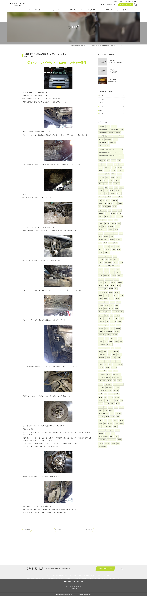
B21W (105, 295)
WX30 (100, 236)
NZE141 (101, 262)
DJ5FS (105, 341)
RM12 (116, 220)
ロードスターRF (110, 430)
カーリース (113, 321)
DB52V (111, 288)
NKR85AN (101, 259)
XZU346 (117, 393)
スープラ (101, 400)
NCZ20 (117, 400)
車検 (100, 160)
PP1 (100, 206)
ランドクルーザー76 (103, 325)
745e (110, 420)
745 (111, 315)
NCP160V (108, 197)
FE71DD (113, 174)
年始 (111, 259)
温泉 (121, 341)
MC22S (100, 170)
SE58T (110, 318)
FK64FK (116, 229)
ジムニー (115, 420)
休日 (122, 400)
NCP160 (111, 308)
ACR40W (113, 275)
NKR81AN (101, 338)
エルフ (111, 180)
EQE (100, 426)
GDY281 (101, 403)
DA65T (115, 233)
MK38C (108, 357)
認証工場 (119, 354)
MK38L (117, 416)
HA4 (112, 246)
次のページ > (89, 529)
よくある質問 (108, 139)
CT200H (101, 305)
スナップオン (102, 374)
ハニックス (114, 334)
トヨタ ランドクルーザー (105, 256)
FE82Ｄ (118, 403)
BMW (119, 160)
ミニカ (112, 416)
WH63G (100, 393)
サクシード (101, 197)
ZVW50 (107, 223)
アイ (100, 226)
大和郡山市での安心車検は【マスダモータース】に (111, 149)
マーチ (104, 206)
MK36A (100, 269)
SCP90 (100, 275)
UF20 (114, 354)
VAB (100, 220)
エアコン (109, 380)
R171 (118, 285)
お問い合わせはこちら (126, 4)
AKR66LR (117, 397)
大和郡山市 (101, 126)
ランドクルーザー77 (118, 384)
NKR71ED (117, 246)
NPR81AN (117, 180)
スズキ (114, 167)
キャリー (115, 197)
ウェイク (101, 416)
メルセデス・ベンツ (103, 239)
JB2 (110, 364)
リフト (111, 413)
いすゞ (107, 200)
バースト (115, 371)
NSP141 (121, 295)
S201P (100, 331)
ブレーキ (108, 311)
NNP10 (100, 272)
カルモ (119, 321)
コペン (110, 295)
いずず (105, 180)
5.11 (111, 436)
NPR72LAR (117, 315)
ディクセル (101, 311)
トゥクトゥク (108, 384)
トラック (114, 160)
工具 (100, 351)
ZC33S (111, 292)
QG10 (106, 193)
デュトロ (101, 216)
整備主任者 (101, 357)
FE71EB (101, 233)
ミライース (101, 334)
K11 (105, 397)
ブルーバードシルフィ (117, 311)
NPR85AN (101, 367)
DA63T (116, 407)
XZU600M (120, 282)
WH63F (107, 328)
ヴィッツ (118, 272)
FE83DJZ (101, 249)
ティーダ (115, 210)
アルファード (108, 262)
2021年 (101, 110)
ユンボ (106, 302)
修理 (104, 160)
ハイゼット (101, 177)
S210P (113, 177)
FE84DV (115, 206)
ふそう (103, 164)
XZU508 (101, 443)
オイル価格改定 (102, 446)
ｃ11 (109, 210)
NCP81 (119, 439)
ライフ (105, 364)
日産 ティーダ (102, 210)
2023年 (101, 103)
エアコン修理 (102, 380)
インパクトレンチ (107, 426)
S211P (116, 308)
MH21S (115, 426)
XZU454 (107, 403)
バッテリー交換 (102, 371)
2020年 (101, 113)
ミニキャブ (118, 239)
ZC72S (111, 236)
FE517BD (106, 272)
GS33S (107, 174)
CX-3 (114, 380)
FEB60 (116, 164)
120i (109, 354)
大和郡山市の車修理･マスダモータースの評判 (109, 132)
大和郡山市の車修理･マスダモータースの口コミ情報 (111, 129)
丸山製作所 (108, 249)
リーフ (111, 187)
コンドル (106, 269)
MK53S (113, 170)
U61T (100, 243)
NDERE (117, 430)
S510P (118, 361)
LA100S (107, 367)
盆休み (100, 410)
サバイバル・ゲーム (103, 436)
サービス (101, 139)
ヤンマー (101, 302)
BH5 (106, 288)
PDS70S (110, 229)
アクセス (115, 139)
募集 (118, 443)
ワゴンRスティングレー (104, 377)
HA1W (104, 226)
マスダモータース (103, 142)
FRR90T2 (113, 282)
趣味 (105, 407)
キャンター (110, 164)
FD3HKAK (101, 213)
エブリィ (120, 275)
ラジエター (106, 252)
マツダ (105, 298)
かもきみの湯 (102, 344)
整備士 (113, 443)
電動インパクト (116, 374)
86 (103, 200)
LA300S (108, 334)
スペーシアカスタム (103, 413)
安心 (108, 160)
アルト (100, 183)
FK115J (113, 361)
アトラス (110, 397)
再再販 (100, 423)
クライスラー (120, 170)
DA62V (112, 403)
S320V (104, 220)
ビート (120, 203)
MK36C (112, 269)
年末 (107, 259)
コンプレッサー (102, 229)
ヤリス (105, 410)
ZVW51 (118, 325)
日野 (110, 183)
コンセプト (114, 126)
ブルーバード (118, 190)
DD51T (120, 197)
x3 (99, 164)
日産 (106, 187)
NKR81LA (115, 390)
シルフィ (101, 193)
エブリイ (119, 177)
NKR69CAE (114, 200)
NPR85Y (113, 213)
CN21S (106, 315)
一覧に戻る (58, 529)
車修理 (107, 126)
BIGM (114, 249)
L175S (118, 357)
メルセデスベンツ (119, 423)
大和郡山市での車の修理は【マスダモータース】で (111, 152)
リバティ (110, 220)
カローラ (116, 259)
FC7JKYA (101, 187)
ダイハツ (119, 174)
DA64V (111, 341)
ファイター (112, 193)
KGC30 (105, 243)
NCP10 (116, 436)
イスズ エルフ (102, 354)
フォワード (106, 282)
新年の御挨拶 (109, 387)
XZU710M (107, 443)
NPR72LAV (110, 226)
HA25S (100, 364)
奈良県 (116, 341)
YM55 (108, 265)
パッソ (110, 243)
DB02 (106, 400)
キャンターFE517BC (113, 351)
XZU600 (110, 407)
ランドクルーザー (108, 331)
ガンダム (111, 393)
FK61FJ (119, 213)
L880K (115, 295)
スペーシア (107, 170)
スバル (112, 216)
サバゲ (113, 433)
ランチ (104, 351)
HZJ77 (115, 256)
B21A (111, 190)
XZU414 (107, 216)
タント (100, 407)
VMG (107, 321)
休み (112, 348)
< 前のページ (27, 529)
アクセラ (111, 298)
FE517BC (101, 285)
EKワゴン (119, 377)
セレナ (100, 308)
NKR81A (101, 384)
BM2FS (117, 298)
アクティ (107, 246)
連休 (106, 393)
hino (116, 288)
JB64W (121, 420)
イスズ (100, 282)
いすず (112, 272)
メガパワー (118, 413)
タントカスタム (109, 279)
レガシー (101, 288)
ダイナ (112, 328)
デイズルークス (108, 233)
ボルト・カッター (111, 439)
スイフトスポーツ (103, 292)
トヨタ (121, 164)
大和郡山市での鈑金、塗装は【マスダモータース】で (111, 156)
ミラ (106, 420)
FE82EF (100, 397)
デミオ (100, 341)
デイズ (100, 190)
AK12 (109, 206)
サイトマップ (81, 581)
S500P (100, 298)
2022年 (101, 106)
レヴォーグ (101, 321)
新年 (105, 423)
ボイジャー (101, 174)
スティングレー (102, 203)
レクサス (112, 302)
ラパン (106, 305)
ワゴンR (120, 167)
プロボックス (107, 167)
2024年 (101, 99)
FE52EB (121, 187)
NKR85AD (117, 387)
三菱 (119, 223)
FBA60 (100, 295)
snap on (109, 374)
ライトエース (102, 265)
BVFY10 (101, 246)
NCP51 (100, 167)
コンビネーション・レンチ (105, 390)
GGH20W (115, 262)
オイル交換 (114, 367)
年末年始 (110, 423)
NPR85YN (101, 279)
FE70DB (107, 213)
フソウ (107, 338)
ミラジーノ (113, 338)
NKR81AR (109, 344)
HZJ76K (112, 325)
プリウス (101, 223)
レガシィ (107, 433)
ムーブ (113, 357)
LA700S (107, 416)
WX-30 (117, 305)
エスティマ (106, 275)
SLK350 (112, 239)
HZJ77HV (117, 331)
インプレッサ (119, 216)
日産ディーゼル (115, 265)
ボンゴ (100, 318)
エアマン (117, 226)
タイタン (101, 328)
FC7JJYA (117, 292)
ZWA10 (118, 302)
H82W (113, 377)
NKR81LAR (101, 430)
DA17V (100, 180)
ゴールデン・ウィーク (104, 348)
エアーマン (101, 387)
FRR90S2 (101, 433)
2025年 (101, 96)
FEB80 (106, 285)
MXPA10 (111, 410)
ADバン (116, 243)
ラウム (111, 400)
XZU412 (118, 328)
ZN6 (100, 200)
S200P (121, 262)
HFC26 (105, 308)
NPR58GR (113, 285)
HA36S (105, 183)
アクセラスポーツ (118, 364)
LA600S (117, 279)
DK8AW (119, 380)
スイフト (106, 236)
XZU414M (113, 223)
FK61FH (119, 193)
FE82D (120, 233)
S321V (107, 177)
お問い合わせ (112, 142)
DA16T (121, 318)
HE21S (111, 305)
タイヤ (109, 371)
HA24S (121, 407)
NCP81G (107, 361)
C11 (120, 210)
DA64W (100, 420)
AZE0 (116, 187)
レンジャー (116, 183)
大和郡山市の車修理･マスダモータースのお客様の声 (111, 136)
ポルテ (117, 269)
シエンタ (101, 361)
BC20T (119, 249)
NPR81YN (118, 348)
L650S (119, 338)
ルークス (106, 190)
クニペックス (102, 439)
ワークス (101, 315)
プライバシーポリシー (104, 145)
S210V (100, 252)
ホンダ (115, 203)
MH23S (110, 203)
